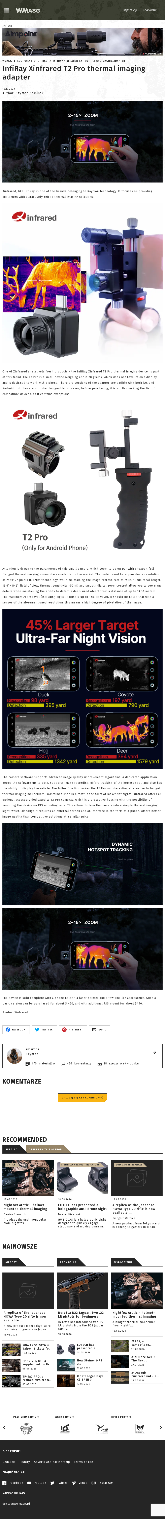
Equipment (24, 61)
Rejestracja (130, 10)
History (25, 1462)
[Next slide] (161, 1427)
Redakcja (8, 1462)
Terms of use (83, 1462)
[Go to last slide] (4, 1427)
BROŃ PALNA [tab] (68, 1262)
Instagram (105, 1483)
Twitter (62, 1483)
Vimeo (83, 1483)
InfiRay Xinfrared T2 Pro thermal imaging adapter (89, 61)
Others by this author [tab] (45, 1149)
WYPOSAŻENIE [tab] (123, 1262)
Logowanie (150, 10)
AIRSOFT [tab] (11, 1262)
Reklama (7, 26)
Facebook (15, 1483)
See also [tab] (11, 1149)
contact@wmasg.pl (16, 1504)
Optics (42, 61)
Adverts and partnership (52, 1462)
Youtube (39, 1483)
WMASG (7, 61)
